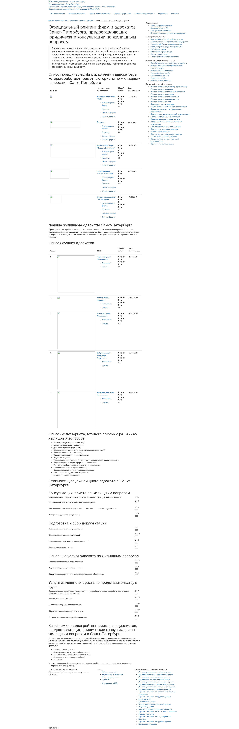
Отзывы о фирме (109, 112)
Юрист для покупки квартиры (162, 104)
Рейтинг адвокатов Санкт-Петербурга (63, 20)
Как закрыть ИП (145, 699)
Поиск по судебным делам (161, 25)
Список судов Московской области (165, 56)
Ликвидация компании (148, 724)
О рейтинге (163, 13)
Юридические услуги (147, 714)
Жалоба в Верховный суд (161, 80)
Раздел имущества (146, 706)
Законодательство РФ (159, 28)
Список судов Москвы (159, 54)
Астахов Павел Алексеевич (103, 314)
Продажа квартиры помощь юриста (165, 119)
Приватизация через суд (161, 131)
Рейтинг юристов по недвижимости (165, 99)
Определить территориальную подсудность (168, 33)
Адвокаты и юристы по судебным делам (155, 721)
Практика (105, 108)
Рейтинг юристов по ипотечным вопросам (168, 91)
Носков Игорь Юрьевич (103, 298)
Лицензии (142, 719)
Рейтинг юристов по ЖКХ (161, 101)
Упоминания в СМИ (110, 683)
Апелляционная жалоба (160, 72)
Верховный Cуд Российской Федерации (167, 39)
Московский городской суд (161, 51)
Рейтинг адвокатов (76, 13)
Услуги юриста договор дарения (164, 136)
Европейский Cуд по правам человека (166, 44)
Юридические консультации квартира (166, 126)
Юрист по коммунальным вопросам (165, 116)
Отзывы (105, 266)
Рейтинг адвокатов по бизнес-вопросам (155, 689)
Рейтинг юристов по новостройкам (165, 96)
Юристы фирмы (108, 116)
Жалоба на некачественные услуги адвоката (169, 63)
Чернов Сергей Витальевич (103, 257)
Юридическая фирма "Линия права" (106, 198)
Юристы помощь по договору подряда (166, 134)
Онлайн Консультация (144, 13)
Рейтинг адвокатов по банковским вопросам (157, 684)
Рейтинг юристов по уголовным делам (154, 679)
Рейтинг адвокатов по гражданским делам (156, 674)
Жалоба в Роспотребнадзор (162, 70)
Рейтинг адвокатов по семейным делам (155, 671)
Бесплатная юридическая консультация (155, 704)
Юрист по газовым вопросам (162, 143)
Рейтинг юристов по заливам (162, 94)
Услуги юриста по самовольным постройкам (169, 106)
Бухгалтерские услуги (147, 701)
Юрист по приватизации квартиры (164, 129)
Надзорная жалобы (158, 77)
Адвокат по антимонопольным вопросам (155, 709)
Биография (106, 263)
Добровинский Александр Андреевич (103, 355)
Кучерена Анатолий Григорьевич (105, 393)
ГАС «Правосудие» (158, 49)
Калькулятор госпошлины (161, 30)
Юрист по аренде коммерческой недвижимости (170, 114)
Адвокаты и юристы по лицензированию (155, 716)
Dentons (100, 122)
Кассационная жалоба (160, 75)
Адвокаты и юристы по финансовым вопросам (158, 711)
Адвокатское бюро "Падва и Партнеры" (106, 146)
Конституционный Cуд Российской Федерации (169, 41)
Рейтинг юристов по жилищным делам (154, 676)
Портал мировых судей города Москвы (166, 46)
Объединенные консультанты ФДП (105, 172)
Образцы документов (122, 13)
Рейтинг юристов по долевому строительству (169, 86)
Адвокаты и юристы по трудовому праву (155, 696)
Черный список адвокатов (99, 13)
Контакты (175, 13)
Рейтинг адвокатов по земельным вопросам (156, 681)
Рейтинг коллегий (58, 13)
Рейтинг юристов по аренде (162, 89)
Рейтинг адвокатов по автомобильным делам (157, 686)
